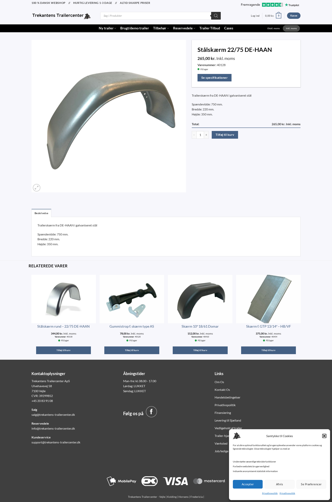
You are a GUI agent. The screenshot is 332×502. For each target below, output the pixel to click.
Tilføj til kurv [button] (63, 350)
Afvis (279, 484)
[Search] (216, 16)
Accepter (248, 484)
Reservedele (183, 28)
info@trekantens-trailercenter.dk (53, 428)
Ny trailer (106, 28)
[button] (324, 436)
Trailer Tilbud (209, 28)
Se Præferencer (311, 484)
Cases (228, 28)
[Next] (300, 316)
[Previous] (31, 316)
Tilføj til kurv (225, 134)
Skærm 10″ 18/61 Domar (200, 326)
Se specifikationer (214, 77)
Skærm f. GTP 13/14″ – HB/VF (268, 326)
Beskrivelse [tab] (41, 213)
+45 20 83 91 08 (42, 401)
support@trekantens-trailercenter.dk (56, 442)
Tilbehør (159, 28)
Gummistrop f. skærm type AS (132, 326)
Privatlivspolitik (270, 493)
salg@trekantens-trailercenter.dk (53, 414)
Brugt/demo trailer (134, 28)
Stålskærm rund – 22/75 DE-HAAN (63, 326)
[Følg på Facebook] (151, 411)
